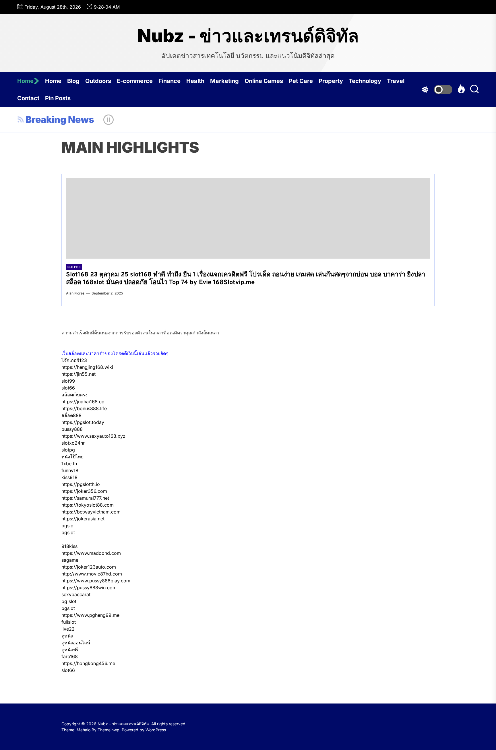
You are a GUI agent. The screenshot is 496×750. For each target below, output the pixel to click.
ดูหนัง (67, 636)
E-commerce (135, 80)
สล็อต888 (71, 415)
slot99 (68, 381)
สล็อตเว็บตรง (74, 395)
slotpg (68, 450)
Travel (395, 80)
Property (331, 80)
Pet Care (301, 80)
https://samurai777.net (85, 498)
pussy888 (72, 429)
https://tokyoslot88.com (87, 505)
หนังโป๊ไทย (72, 457)
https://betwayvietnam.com (91, 512)
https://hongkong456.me (88, 663)
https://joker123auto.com (88, 567)
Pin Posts (58, 98)
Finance (169, 80)
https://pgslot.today (82, 422)
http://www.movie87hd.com (91, 574)
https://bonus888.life (84, 408)
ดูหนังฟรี (70, 649)
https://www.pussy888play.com (95, 581)
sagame (69, 560)
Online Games (264, 80)
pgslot (68, 525)
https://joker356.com (84, 491)
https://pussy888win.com (89, 587)
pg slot (68, 601)
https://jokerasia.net (82, 519)
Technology (365, 80)
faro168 (69, 656)
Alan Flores (75, 293)
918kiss (69, 546)
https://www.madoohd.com (91, 553)
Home (25, 80)
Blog (73, 80)
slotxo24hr (73, 443)
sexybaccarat (75, 594)
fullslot (68, 622)
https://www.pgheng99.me (90, 615)
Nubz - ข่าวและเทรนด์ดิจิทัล (248, 35)
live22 (68, 629)
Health (195, 80)
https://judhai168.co (82, 401)
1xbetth (69, 463)
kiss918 (69, 477)
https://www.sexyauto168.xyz (93, 436)
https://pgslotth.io (80, 484)
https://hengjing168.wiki (87, 367)
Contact (28, 98)
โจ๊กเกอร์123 (74, 360)
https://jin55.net (78, 374)
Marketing (224, 80)
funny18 (69, 470)
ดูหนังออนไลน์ (75, 643)
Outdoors (98, 80)
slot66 (68, 388)
